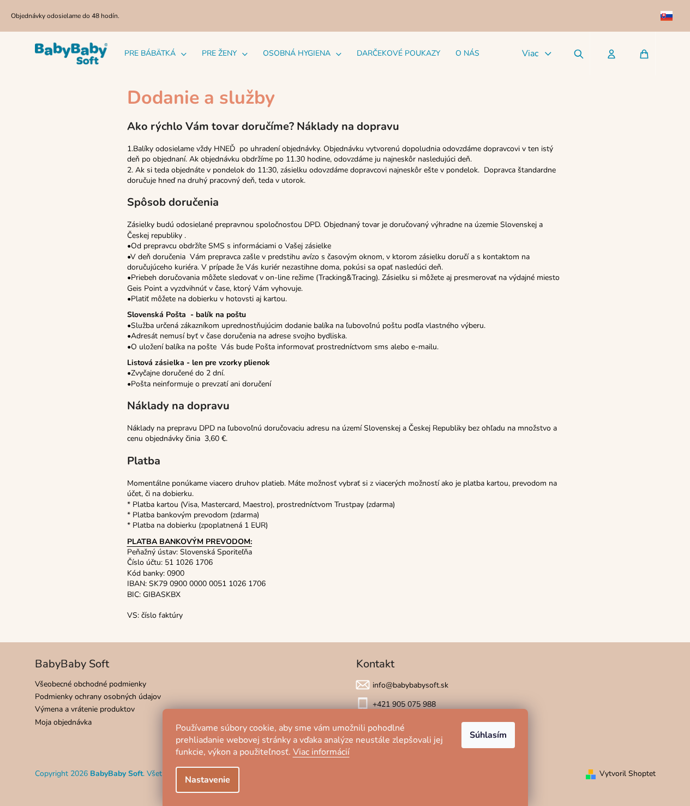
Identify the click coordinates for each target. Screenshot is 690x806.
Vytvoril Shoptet (627, 773)
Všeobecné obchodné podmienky (90, 684)
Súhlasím (488, 735)
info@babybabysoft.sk (410, 685)
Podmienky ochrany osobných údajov (98, 696)
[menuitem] (155, 53)
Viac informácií (321, 752)
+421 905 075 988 (404, 704)
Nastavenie (207, 780)
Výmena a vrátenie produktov (85, 709)
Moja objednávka (63, 722)
